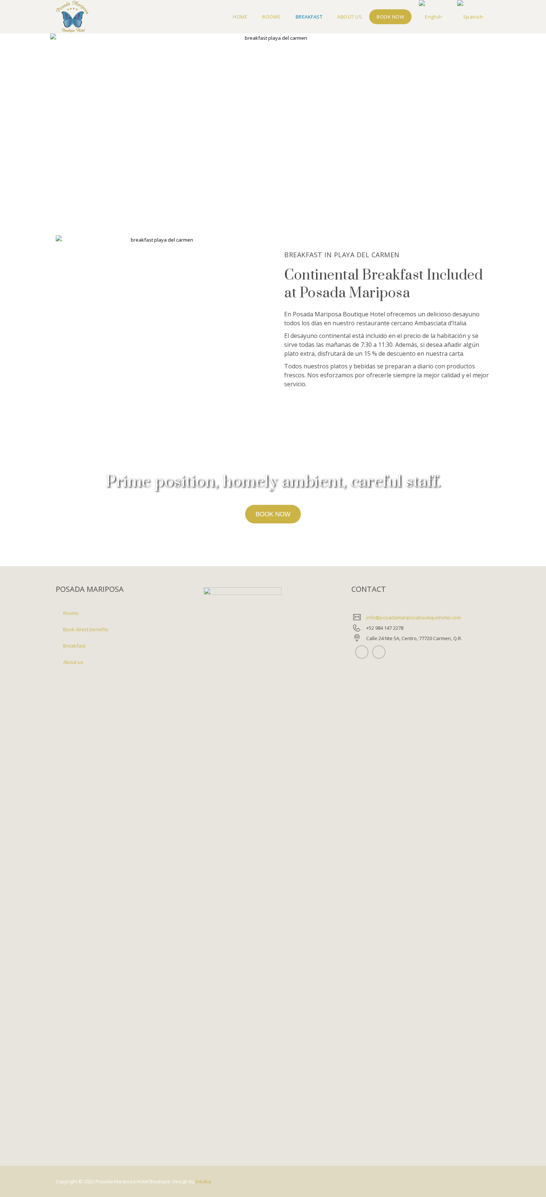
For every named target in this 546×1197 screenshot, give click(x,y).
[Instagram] (361, 652)
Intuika (203, 1181)
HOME (240, 16)
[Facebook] (379, 652)
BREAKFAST (309, 16)
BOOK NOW (390, 16)
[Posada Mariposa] (72, 16)
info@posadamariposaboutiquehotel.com (413, 617)
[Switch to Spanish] (470, 16)
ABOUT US (349, 16)
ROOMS (271, 16)
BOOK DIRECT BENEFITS (85, 629)
